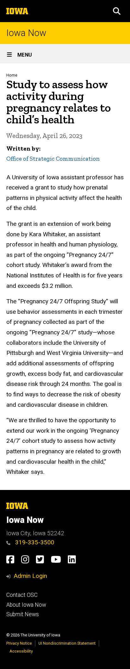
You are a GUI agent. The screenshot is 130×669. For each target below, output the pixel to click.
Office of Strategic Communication (53, 158)
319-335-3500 (34, 542)
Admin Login (30, 575)
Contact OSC (22, 595)
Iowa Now (26, 33)
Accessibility (21, 651)
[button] (116, 11)
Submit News (22, 614)
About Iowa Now (26, 605)
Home (11, 75)
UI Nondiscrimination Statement (67, 643)
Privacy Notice (19, 643)
